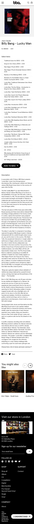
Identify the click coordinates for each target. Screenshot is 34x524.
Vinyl (3, 497)
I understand (20, 516)
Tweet (13, 354)
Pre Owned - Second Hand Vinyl (8, 490)
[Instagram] (6, 461)
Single (4, 494)
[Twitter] (19, 461)
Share (5, 354)
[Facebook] (9, 462)
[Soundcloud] (12, 461)
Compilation (6, 480)
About (4, 506)
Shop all (4, 471)
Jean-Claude (6, 41)
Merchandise (6, 486)
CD (3, 477)
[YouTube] (16, 461)
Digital (4, 483)
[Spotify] (2, 461)
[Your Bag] (31, 3)
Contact (21, 471)
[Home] (17, 4)
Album (4, 474)
